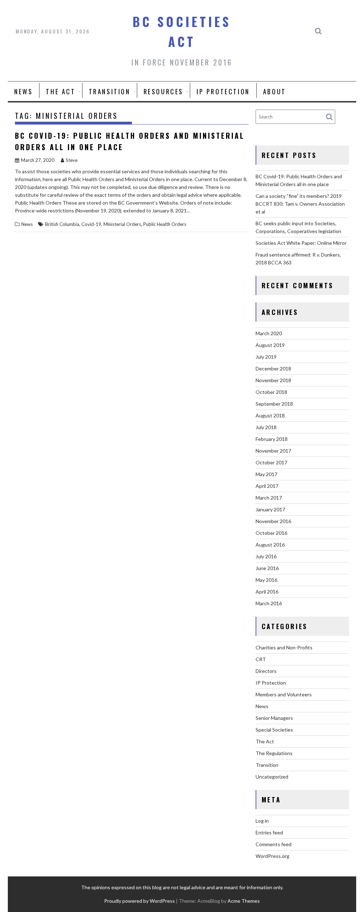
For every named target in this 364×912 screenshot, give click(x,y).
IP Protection (223, 91)
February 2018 (272, 439)
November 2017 (273, 451)
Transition (109, 91)
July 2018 (266, 427)
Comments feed (273, 844)
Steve (71, 160)
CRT (261, 659)
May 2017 (266, 474)
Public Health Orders (164, 224)
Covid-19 (91, 224)
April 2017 (267, 486)
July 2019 (266, 357)
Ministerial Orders (122, 224)
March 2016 (269, 603)
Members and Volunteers (284, 694)
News (23, 91)
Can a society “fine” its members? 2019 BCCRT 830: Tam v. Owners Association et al (300, 204)
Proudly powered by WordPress (139, 901)
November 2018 (273, 380)
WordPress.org (272, 856)
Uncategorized (272, 777)
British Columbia (62, 224)
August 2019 (270, 345)
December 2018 (273, 368)
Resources (163, 91)
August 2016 (270, 545)
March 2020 (269, 333)
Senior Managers (274, 718)
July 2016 (266, 556)
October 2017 (271, 462)
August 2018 (270, 415)
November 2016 (273, 521)
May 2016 (266, 580)
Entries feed (269, 832)
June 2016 (267, 568)
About (274, 91)
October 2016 (271, 533)
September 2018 (274, 404)
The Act (60, 91)
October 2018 (271, 392)
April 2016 (267, 592)
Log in (262, 821)
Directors (266, 671)
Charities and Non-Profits (284, 647)
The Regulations (274, 753)
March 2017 (269, 498)
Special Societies (274, 730)
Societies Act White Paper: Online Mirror (301, 243)
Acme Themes (244, 901)
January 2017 (270, 509)
